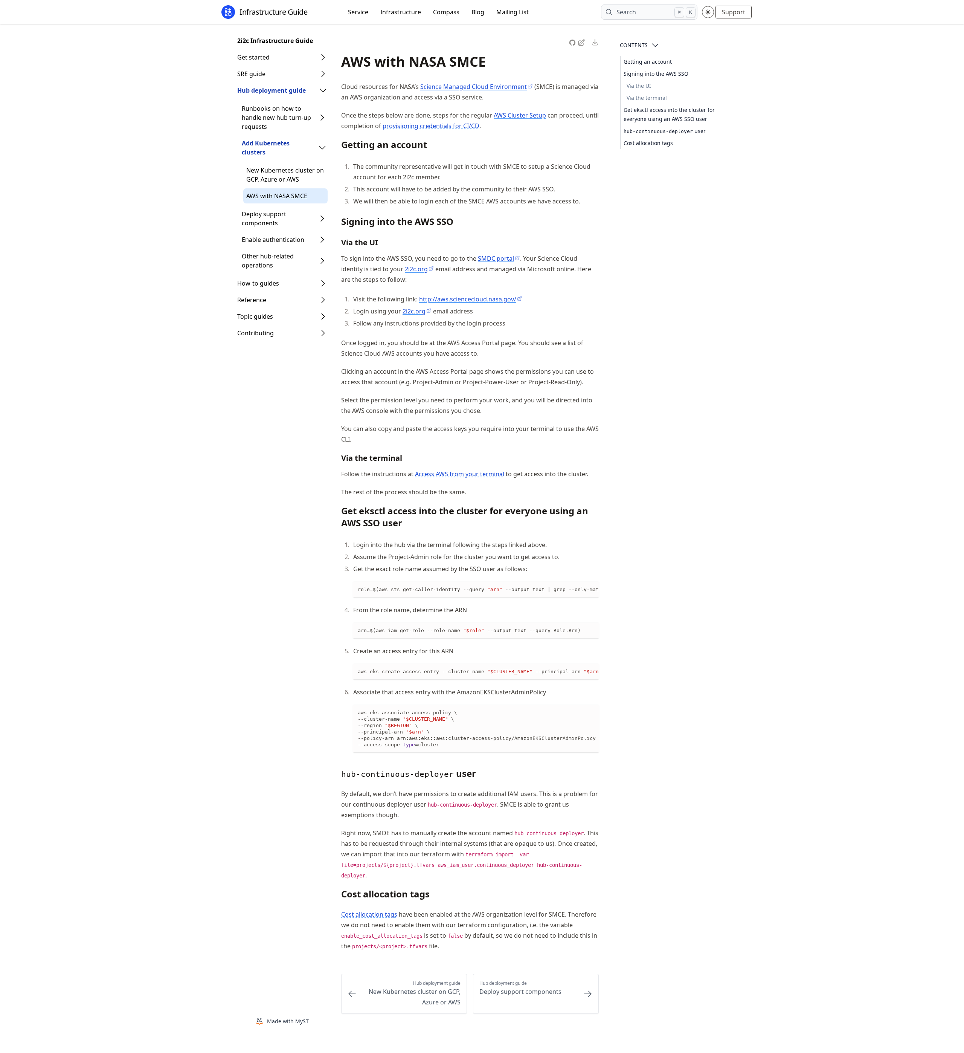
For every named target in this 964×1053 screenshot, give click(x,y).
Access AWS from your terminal (459, 474)
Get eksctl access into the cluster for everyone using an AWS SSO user (669, 114)
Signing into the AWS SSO (656, 73)
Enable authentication (273, 239)
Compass (446, 12)
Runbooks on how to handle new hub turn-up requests (276, 117)
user (665, 130)
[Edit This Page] (582, 42)
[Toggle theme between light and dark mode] (708, 12)
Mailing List (512, 12)
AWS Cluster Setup (520, 115)
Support (733, 12)
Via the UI (639, 85)
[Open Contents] (655, 45)
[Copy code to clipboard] (592, 587)
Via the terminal (647, 97)
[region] (476, 589)
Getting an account (648, 61)
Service (358, 12)
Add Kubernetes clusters (266, 147)
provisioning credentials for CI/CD (431, 126)
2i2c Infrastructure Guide (275, 41)
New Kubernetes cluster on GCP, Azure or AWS (285, 174)
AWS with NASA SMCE (276, 196)
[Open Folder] (323, 57)
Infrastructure (400, 12)
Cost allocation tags (648, 143)
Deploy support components (264, 218)
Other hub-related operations (268, 260)
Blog (477, 12)
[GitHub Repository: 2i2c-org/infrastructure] (573, 41)
